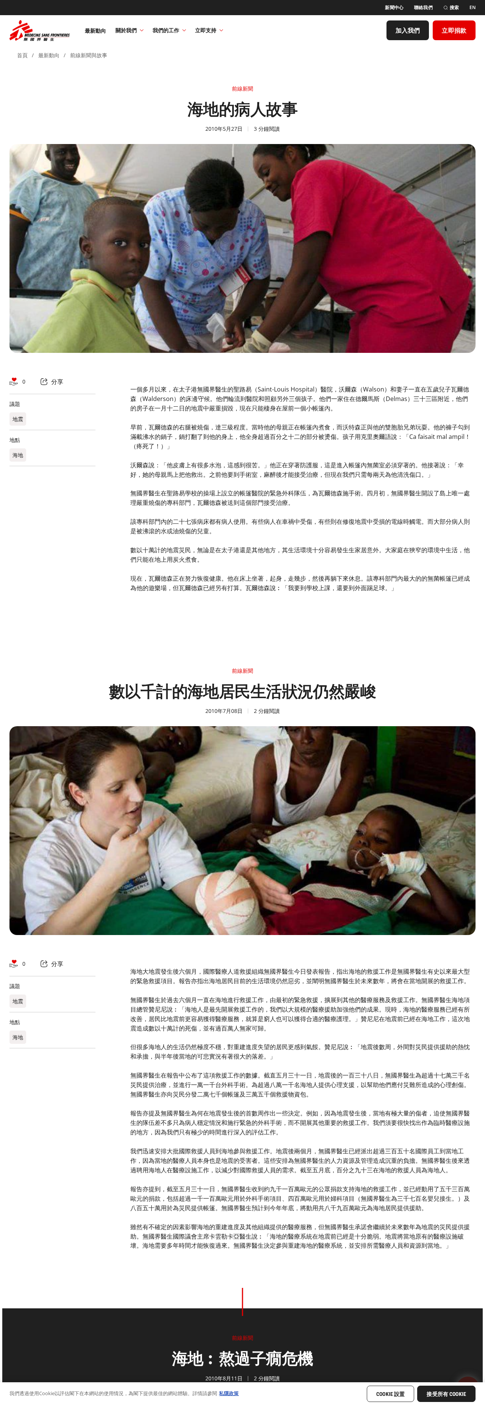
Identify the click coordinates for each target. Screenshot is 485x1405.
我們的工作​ (166, 30)
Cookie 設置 (390, 1394)
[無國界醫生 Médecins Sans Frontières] (39, 30)
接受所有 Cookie (446, 1394)
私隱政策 (229, 1393)
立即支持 (205, 30)
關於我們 (126, 30)
